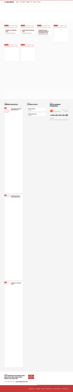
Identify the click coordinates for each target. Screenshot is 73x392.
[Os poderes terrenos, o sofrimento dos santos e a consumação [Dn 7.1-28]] (44, 27)
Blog (31, 1)
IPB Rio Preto (52, 119)
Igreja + (17, 1)
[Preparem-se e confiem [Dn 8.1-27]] (11, 27)
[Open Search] (62, 2)
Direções (31, 375)
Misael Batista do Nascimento (10, 33)
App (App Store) (65, 388)
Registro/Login (49, 388)
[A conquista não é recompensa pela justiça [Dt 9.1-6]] (7, 150)
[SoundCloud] (68, 2)
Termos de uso (31, 388)
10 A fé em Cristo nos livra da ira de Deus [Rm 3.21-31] (61, 119)
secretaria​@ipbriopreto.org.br (22, 381)
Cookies (43, 388)
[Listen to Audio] (16, 33)
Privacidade (38, 388)
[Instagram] (66, 2)
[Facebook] (64, 2)
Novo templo (22, 1)
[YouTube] (65, 2)
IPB (9, 2)
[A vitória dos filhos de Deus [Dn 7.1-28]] (28, 27)
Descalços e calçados (31, 108)
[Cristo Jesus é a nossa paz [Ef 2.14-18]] (7, 324)
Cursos (34, 1)
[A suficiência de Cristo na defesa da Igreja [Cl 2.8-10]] (7, 237)
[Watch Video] (11, 111)
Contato (38, 1)
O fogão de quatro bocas (32, 113)
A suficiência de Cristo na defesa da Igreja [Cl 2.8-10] (15, 196)
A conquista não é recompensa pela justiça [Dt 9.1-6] (16, 109)
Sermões (28, 1)
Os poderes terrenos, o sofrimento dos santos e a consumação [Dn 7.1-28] (43, 31)
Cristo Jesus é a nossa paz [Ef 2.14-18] (16, 283)
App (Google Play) (57, 388)
